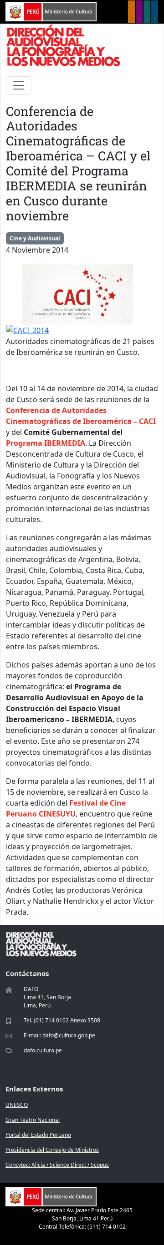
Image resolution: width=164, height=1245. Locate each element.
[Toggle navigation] (18, 85)
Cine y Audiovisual (35, 238)
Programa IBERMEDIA (45, 443)
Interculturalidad (147, 11)
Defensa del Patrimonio (154, 11)
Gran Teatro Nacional (32, 1120)
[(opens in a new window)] (51, 11)
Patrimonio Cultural (131, 11)
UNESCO (16, 1105)
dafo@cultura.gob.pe (68, 1035)
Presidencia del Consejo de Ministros (52, 1150)
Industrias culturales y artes (139, 11)
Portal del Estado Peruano (38, 1135)
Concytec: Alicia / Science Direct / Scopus (57, 1165)
